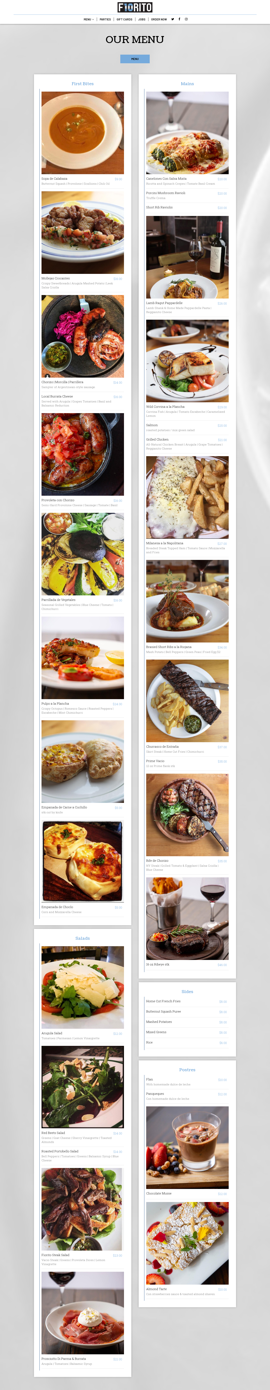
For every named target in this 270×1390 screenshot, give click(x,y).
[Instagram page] (186, 19)
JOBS (141, 19)
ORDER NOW (159, 19)
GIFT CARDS (124, 19)
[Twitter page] (173, 19)
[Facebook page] (179, 19)
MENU (88, 19)
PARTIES (105, 19)
